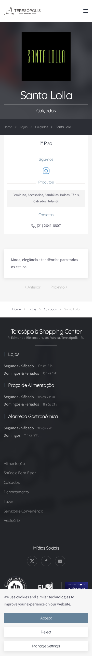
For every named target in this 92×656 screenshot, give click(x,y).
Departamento (16, 491)
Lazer (8, 501)
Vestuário (12, 520)
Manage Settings (46, 645)
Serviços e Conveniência (23, 511)
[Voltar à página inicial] (22, 11)
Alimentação (14, 463)
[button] (85, 11)
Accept (46, 618)
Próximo (58, 287)
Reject (46, 632)
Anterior (33, 287)
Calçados (12, 482)
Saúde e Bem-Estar (20, 472)
